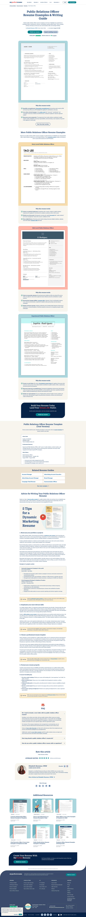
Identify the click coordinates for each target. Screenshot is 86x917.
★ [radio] (40, 758)
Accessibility (37, 914)
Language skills (41, 300)
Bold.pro (53, 888)
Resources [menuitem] (56, 2)
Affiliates (69, 892)
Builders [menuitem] (29, 2)
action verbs (42, 112)
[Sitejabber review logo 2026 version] (28, 906)
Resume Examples (20, 5)
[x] (43, 786)
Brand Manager (48, 478)
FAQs (68, 886)
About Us (69, 882)
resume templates (58, 429)
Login (65, 2)
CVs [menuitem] (50, 2)
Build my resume (35, 32)
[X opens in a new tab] (45, 915)
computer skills (34, 220)
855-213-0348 (52, 906)
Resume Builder (54, 658)
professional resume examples (37, 598)
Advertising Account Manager (30, 478)
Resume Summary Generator (56, 884)
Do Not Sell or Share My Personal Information (71, 899)
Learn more (16, 914)
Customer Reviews (70, 896)
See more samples (42, 486)
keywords (52, 215)
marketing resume (52, 137)
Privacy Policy (24, 914)
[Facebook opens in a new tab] (42, 915)
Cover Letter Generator (31, 728)
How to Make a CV (43, 886)
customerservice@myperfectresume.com (57, 907)
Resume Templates (13, 886)
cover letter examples (36, 732)
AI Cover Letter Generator (28, 882)
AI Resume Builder (13, 5)
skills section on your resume (30, 614)
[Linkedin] (64, 766)
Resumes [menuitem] (36, 2)
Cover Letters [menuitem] (43, 2)
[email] (49, 786)
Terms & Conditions (31, 914)
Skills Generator (54, 886)
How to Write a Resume (14, 890)
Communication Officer (50, 481)
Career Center (54, 882)
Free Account (72, 2)
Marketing (25, 5)
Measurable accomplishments (42, 108)
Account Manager (27, 474)
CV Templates (42, 882)
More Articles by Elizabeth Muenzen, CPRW (41, 777)
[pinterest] (46, 786)
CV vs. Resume (42, 888)
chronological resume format (45, 383)
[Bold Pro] (67, 766)
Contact (68, 890)
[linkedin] (39, 786)
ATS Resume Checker (51, 694)
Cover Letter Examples (28, 886)
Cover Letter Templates (28, 884)
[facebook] (36, 786)
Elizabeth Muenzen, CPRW (32, 28)
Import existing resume (50, 32)
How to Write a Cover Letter (29, 888)
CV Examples (41, 884)
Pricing (68, 884)
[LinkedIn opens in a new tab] (48, 915)
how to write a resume (33, 499)
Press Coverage (70, 894)
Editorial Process (70, 888)
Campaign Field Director (29, 481)
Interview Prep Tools (55, 890)
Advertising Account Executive (52, 474)
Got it (20, 914)
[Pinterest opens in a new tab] (51, 915)
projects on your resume (49, 535)
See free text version (43, 124)
